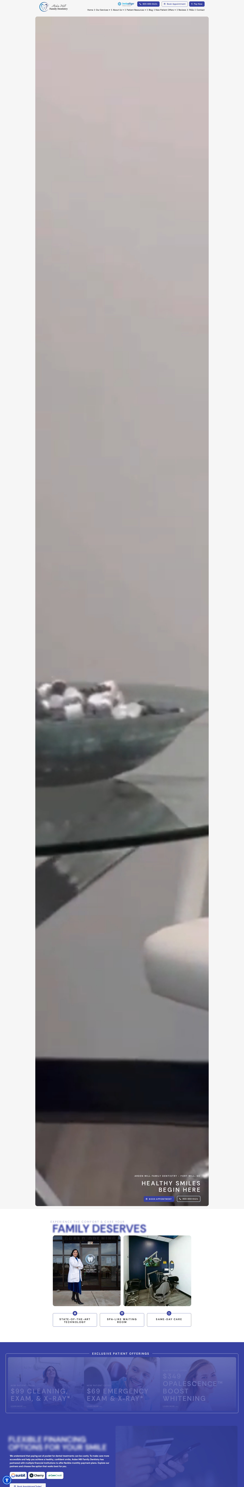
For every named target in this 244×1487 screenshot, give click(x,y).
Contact (201, 9)
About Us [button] (117, 9)
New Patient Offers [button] (164, 9)
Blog (151, 9)
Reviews (182, 9)
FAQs (191, 9)
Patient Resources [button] (135, 9)
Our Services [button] (102, 9)
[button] (7, 1480)
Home (90, 9)
